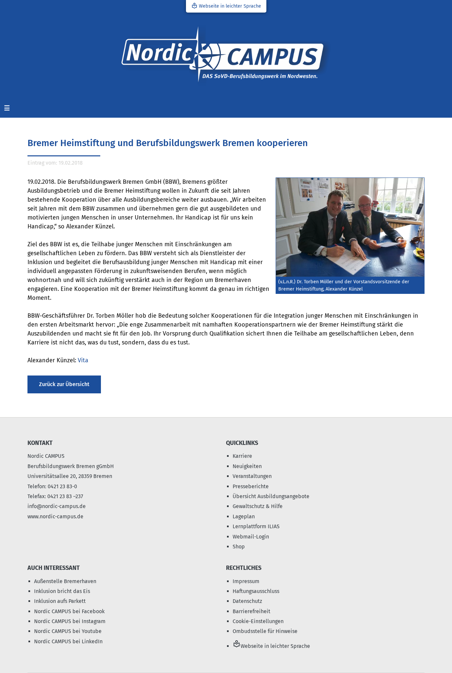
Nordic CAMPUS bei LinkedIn (68, 641)
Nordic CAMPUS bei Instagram (70, 621)
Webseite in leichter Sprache (226, 6)
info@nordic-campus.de (56, 506)
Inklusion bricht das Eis (62, 591)
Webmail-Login (251, 537)
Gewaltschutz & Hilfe (258, 506)
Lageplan (244, 516)
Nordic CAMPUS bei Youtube (68, 631)
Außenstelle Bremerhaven (65, 581)
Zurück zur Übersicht (64, 384)
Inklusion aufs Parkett (60, 601)
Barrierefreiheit (251, 611)
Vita (83, 360)
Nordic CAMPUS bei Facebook (69, 611)
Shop (239, 546)
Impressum (246, 581)
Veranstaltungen (252, 476)
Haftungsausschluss (256, 591)
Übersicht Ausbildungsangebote (271, 496)
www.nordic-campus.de (55, 516)
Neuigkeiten (247, 466)
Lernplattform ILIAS (256, 526)
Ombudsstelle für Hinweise (265, 631)
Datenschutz (247, 601)
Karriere (242, 456)
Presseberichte (251, 486)
